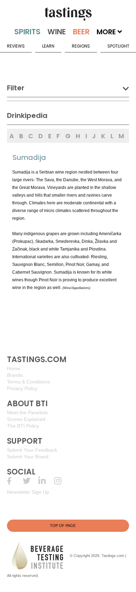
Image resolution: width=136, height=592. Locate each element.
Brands (15, 375)
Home (13, 368)
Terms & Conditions (28, 382)
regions (81, 46)
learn (48, 46)
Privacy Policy (22, 388)
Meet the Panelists (27, 412)
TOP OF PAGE (63, 525)
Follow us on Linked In (46, 481)
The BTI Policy (23, 426)
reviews (16, 46)
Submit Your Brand (27, 456)
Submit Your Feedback (32, 450)
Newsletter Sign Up (28, 492)
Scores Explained (26, 419)
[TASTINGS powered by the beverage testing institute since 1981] (68, 14)
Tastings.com (112, 556)
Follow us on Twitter (30, 481)
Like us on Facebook (15, 481)
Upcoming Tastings (62, 481)
